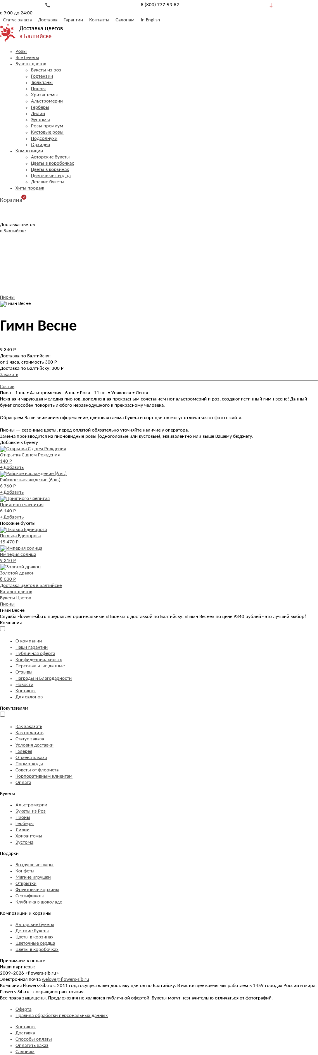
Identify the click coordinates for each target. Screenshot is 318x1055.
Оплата (23, 782)
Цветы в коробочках (52, 163)
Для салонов (29, 697)
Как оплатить (29, 732)
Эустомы (40, 119)
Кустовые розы (47, 132)
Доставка (47, 20)
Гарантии (73, 20)
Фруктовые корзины (37, 889)
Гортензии (42, 76)
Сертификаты (30, 895)
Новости (24, 684)
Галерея (24, 751)
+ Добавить (12, 467)
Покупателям (14, 708)
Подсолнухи (44, 138)
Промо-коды (29, 763)
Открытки (26, 883)
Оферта (23, 1009)
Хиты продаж (30, 188)
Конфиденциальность (39, 659)
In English (150, 20)
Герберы (40, 107)
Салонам (125, 20)
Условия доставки (35, 745)
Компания (11, 622)
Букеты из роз (46, 70)
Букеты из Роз (31, 811)
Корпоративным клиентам (44, 776)
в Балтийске (35, 36)
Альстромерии (47, 101)
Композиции (29, 150)
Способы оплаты (34, 1039)
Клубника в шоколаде (39, 902)
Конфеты (25, 871)
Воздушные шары (35, 864)
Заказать (9, 374)
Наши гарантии (32, 647)
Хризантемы (44, 94)
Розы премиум (47, 126)
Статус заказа (17, 20)
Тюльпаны (42, 82)
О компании (29, 641)
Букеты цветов (31, 63)
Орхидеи (40, 144)
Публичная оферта (35, 653)
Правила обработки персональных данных (62, 1015)
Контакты (99, 20)
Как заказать (29, 726)
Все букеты (27, 57)
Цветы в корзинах (50, 169)
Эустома (24, 842)
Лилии (38, 113)
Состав (7, 386)
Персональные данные (40, 666)
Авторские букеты (50, 157)
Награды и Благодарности (44, 678)
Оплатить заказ (32, 1045)
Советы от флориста (37, 770)
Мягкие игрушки (33, 877)
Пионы (38, 88)
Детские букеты (47, 182)
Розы (21, 51)
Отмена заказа (31, 757)
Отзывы (24, 672)
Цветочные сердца (51, 175)
